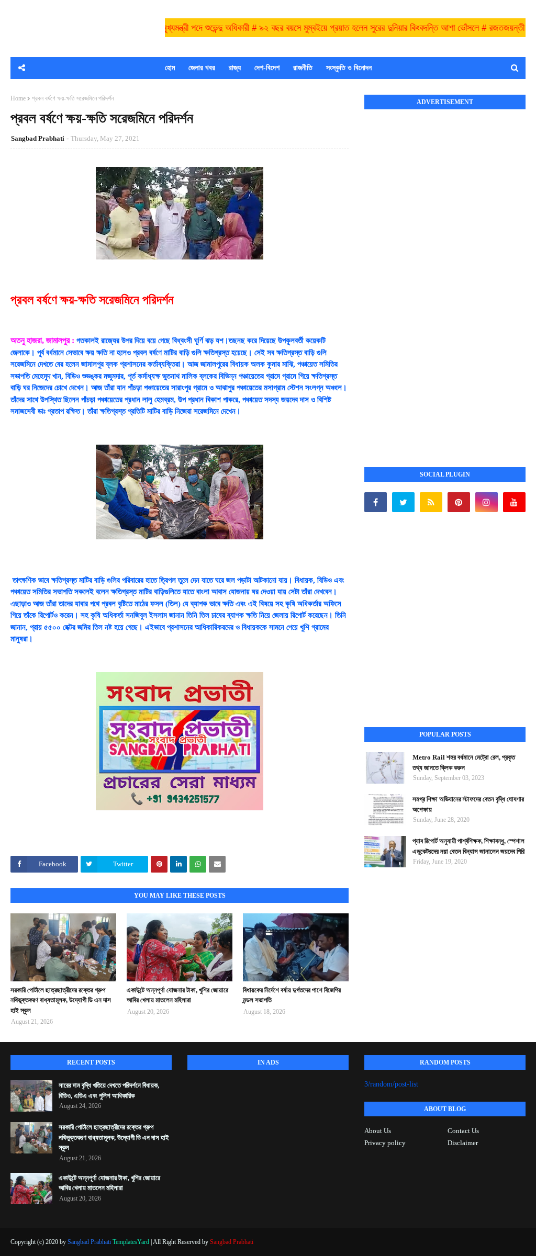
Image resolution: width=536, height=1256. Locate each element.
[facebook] (375, 502)
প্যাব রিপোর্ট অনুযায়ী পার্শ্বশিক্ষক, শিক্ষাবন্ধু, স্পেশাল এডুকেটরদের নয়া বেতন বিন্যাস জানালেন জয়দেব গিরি (468, 846)
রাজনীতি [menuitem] (302, 68)
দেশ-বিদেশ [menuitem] (267, 68)
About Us (377, 1131)
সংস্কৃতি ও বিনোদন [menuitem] (349, 68)
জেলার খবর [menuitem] (201, 68)
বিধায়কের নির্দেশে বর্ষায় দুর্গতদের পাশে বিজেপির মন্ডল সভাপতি (292, 995)
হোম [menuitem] (170, 68)
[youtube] (514, 502)
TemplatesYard (131, 1242)
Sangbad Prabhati (37, 138)
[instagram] (486, 502)
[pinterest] (459, 502)
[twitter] (403, 502)
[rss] (431, 502)
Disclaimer (463, 1143)
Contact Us (463, 1131)
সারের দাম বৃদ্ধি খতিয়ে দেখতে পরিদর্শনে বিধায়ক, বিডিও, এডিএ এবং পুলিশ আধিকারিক (109, 1090)
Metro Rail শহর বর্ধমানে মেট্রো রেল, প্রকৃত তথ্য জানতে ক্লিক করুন (463, 762)
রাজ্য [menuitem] (235, 68)
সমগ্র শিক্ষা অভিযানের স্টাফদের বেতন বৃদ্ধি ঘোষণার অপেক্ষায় (468, 804)
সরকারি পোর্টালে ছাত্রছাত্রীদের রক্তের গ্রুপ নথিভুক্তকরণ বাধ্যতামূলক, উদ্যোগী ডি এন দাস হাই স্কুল (60, 1000)
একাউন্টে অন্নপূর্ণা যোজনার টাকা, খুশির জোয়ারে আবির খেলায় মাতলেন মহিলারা (177, 995)
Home (18, 98)
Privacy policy (385, 1143)
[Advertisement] (442, 277)
